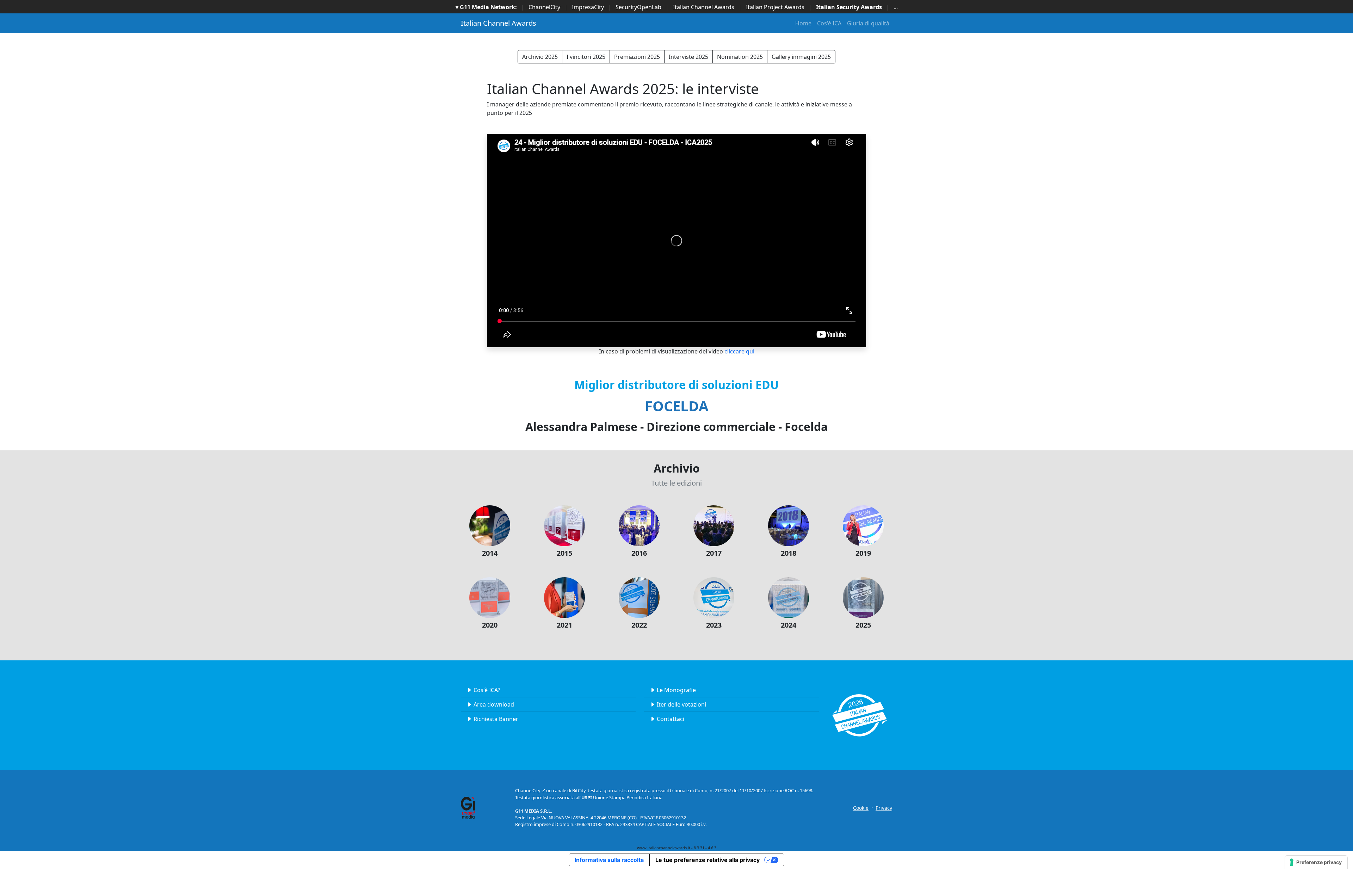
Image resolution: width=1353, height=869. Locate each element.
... (896, 7)
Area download (494, 704)
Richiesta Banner (496, 719)
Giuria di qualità (868, 23)
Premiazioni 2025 (637, 57)
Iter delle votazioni (681, 704)
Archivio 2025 (540, 57)
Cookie (861, 808)
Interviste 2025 (688, 57)
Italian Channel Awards (703, 7)
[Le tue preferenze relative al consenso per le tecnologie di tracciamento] (1316, 862)
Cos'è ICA (829, 23)
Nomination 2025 (740, 57)
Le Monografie (676, 690)
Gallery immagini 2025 (801, 57)
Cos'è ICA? (487, 690)
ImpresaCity (588, 7)
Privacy (884, 808)
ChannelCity (544, 7)
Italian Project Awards (775, 7)
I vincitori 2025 (586, 57)
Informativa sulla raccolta (609, 859)
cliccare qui (739, 351)
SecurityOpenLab (638, 7)
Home (803, 23)
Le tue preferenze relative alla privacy (707, 859)
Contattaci (670, 719)
